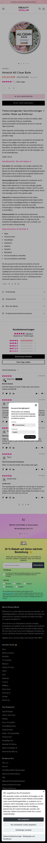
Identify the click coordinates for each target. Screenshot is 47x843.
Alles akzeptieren (23, 819)
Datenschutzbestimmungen (12, 836)
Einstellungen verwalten (23, 830)
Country (13, 422)
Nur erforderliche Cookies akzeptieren (23, 825)
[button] (36, 405)
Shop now (30, 437)
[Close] (43, 791)
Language (14, 429)
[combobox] (19, 425)
